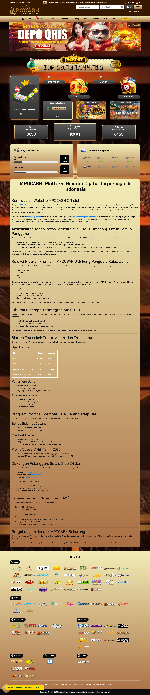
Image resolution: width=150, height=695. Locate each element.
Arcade (96, 19)
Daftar (137, 7)
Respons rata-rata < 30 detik (36, 472)
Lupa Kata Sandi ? (134, 11)
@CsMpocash (30, 477)
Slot (29, 19)
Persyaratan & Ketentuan (95, 684)
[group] (125, 110)
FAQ (109, 684)
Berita (106, 19)
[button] (137, 36)
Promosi (114, 19)
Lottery (76, 19)
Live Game (40, 19)
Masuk (128, 7)
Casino (51, 19)
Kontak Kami (78, 684)
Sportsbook (63, 19)
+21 (40, 684)
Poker (86, 19)
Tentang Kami (66, 684)
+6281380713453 (37, 475)
